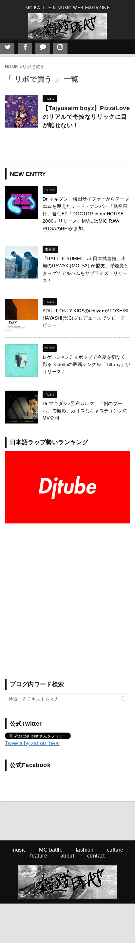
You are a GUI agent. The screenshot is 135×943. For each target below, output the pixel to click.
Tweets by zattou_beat (32, 743)
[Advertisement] (67, 597)
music (18, 850)
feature (38, 855)
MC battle (51, 850)
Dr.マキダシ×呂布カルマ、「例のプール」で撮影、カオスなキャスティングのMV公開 (85, 411)
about (67, 855)
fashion (85, 850)
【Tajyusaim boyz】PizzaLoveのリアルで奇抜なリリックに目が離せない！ (86, 117)
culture (115, 850)
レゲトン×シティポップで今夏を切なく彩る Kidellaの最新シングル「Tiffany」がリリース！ (86, 364)
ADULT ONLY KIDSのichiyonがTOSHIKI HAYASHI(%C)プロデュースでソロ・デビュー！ (85, 318)
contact (96, 855)
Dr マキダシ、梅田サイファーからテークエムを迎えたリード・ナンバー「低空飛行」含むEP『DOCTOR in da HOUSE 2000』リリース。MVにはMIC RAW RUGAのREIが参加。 (86, 213)
